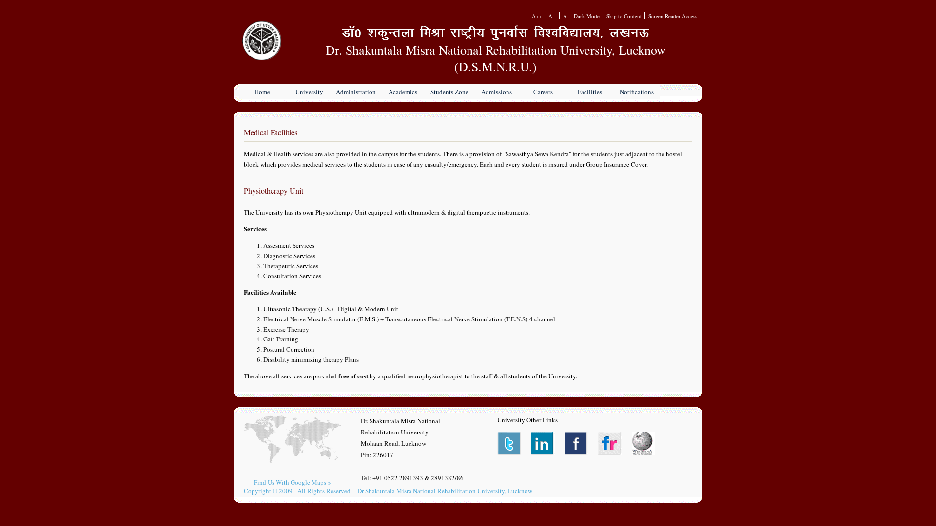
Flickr (610, 443)
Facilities (590, 91)
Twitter (509, 443)
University (309, 91)
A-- (552, 15)
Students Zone (449, 91)
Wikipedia (644, 443)
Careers (543, 91)
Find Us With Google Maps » (292, 482)
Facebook (576, 443)
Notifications (637, 91)
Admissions (496, 91)
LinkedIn (543, 443)
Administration (356, 91)
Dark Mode (587, 15)
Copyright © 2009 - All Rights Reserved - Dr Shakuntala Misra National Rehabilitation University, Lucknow (388, 491)
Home (262, 91)
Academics (403, 91)
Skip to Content (624, 15)
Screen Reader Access (672, 15)
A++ (537, 15)
